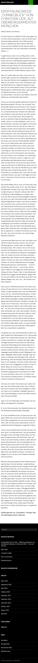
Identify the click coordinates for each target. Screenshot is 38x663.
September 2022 (6, 584)
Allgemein (4, 627)
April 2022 (4, 588)
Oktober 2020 (5, 592)
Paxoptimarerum (6, 560)
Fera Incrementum (6, 557)
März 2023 (4, 581)
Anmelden (4, 640)
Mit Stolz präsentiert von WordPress (10, 660)
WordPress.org (5, 651)
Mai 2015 (4, 614)
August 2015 (5, 610)
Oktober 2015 (5, 606)
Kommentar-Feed (6, 647)
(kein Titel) (4, 549)
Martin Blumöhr (7, 2)
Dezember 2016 (6, 599)
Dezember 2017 (6, 595)
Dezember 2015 (6, 603)
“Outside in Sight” (6, 553)
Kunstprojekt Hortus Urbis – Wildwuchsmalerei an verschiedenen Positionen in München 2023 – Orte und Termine (18, 544)
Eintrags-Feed (5, 644)
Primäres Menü (35, 2)
